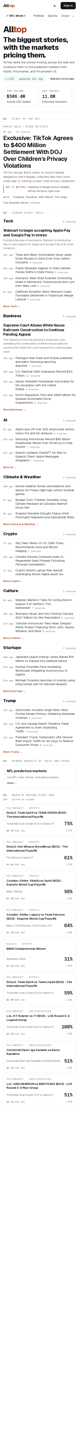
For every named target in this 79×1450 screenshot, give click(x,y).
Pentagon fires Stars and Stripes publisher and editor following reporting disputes (44, 361)
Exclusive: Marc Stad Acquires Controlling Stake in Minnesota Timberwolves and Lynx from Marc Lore (45, 282)
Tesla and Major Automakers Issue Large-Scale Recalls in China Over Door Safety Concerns (44, 258)
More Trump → (12, 752)
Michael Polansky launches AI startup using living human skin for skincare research (45, 682)
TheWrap (18, 197)
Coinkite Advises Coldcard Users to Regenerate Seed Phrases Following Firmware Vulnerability (40, 560)
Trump (9, 700)
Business (12, 315)
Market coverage (62, 79)
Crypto (66, 16)
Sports (52, 16)
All (9, 5)
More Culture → (13, 638)
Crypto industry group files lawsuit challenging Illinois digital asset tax (39, 572)
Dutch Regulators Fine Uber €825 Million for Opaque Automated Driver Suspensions (45, 398)
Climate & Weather (22, 476)
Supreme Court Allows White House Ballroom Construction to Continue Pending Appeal (33, 330)
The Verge (60, 197)
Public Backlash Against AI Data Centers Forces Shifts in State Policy (42, 270)
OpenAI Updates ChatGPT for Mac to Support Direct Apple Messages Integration (40, 456)
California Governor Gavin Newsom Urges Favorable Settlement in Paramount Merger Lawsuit (44, 295)
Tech (8, 221)
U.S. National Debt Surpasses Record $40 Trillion (44, 373)
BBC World (46, 197)
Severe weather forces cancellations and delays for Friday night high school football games (44, 490)
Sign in (68, 5)
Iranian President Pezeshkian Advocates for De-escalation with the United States (44, 385)
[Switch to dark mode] (55, 5)
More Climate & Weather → (21, 524)
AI (5, 420)
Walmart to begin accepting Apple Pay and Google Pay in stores (36, 232)
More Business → (14, 409)
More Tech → (11, 306)
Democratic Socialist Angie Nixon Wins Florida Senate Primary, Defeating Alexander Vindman (45, 713)
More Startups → (14, 691)
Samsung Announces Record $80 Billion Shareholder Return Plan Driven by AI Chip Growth (44, 443)
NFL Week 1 (17, 16)
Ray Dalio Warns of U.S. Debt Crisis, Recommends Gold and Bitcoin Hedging (39, 547)
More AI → (9, 467)
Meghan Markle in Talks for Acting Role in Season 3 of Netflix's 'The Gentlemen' (43, 603)
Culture (10, 590)
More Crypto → (13, 581)
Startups (12, 647)
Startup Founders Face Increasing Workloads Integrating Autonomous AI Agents (41, 670)
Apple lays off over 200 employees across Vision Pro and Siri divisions (44, 431)
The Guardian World (15, 202)
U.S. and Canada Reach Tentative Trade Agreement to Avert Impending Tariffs (42, 727)
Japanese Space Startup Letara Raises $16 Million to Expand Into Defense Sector (44, 659)
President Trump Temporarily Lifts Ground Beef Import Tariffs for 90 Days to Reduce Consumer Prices (44, 741)
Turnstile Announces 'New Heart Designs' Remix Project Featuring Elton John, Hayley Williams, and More (44, 627)
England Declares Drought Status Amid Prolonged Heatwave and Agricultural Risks (44, 515)
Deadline (31, 197)
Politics (39, 16)
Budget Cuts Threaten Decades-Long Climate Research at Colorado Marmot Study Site (41, 503)
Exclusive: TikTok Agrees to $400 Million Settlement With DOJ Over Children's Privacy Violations (38, 152)
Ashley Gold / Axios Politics (25, 126)
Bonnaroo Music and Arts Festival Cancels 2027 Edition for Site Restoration (44, 615)
